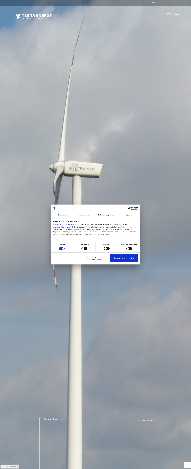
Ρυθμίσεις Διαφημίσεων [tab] (106, 215)
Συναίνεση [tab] (62, 215)
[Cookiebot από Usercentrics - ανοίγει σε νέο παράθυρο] (129, 208)
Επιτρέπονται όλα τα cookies (124, 258)
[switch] (84, 248)
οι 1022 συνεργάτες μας (68, 224)
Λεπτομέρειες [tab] (84, 215)
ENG (155, 3)
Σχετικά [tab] (129, 215)
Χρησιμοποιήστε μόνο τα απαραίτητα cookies (95, 258)
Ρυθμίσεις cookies (9, 467)
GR (150, 3)
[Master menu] (177, 13)
